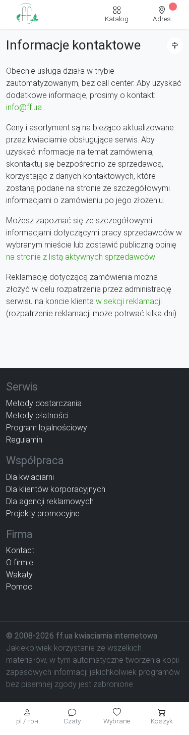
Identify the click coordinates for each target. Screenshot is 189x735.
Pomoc (19, 587)
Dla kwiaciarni (30, 477)
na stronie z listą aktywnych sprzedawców (80, 257)
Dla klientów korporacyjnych (55, 489)
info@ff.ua (24, 107)
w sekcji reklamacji (129, 301)
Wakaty (19, 574)
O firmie (19, 562)
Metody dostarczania (44, 403)
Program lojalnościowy (46, 427)
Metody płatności (37, 415)
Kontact (20, 550)
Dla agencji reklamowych (50, 501)
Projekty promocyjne (43, 513)
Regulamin (24, 440)
